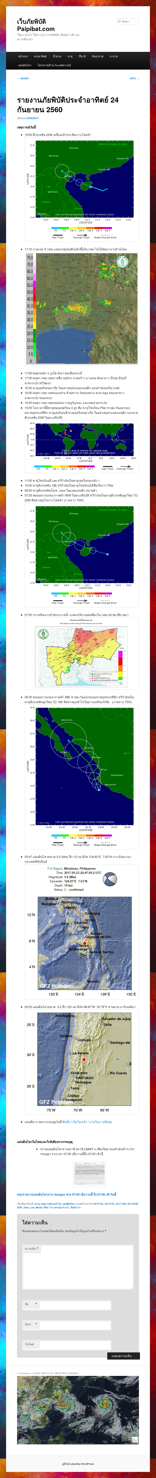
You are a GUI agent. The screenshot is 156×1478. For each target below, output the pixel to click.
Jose (26, 1207)
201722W (132, 1204)
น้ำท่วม (57, 56)
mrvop (58, 1207)
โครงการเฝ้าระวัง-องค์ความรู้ (54, 65)
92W (19, 1207)
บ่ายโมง (95, 1122)
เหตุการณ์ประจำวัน (51, 1204)
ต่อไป (134, 78)
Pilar (46, 1207)
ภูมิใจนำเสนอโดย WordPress (78, 1464)
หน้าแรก (23, 56)
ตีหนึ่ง (66, 1122)
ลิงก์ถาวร (75, 1207)
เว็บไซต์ (29, 1344)
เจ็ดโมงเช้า (80, 1122)
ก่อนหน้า (23, 78)
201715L (110, 1204)
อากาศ (114, 56)
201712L (99, 1204)
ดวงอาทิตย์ (40, 56)
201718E (121, 1204)
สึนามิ (82, 56)
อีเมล (31, 1324)
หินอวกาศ (97, 56)
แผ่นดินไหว (24, 65)
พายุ (70, 56)
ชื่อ (31, 1304)
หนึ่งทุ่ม (107, 1122)
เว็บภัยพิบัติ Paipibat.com (36, 25)
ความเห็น (32, 1248)
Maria (39, 1207)
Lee (32, 1207)
